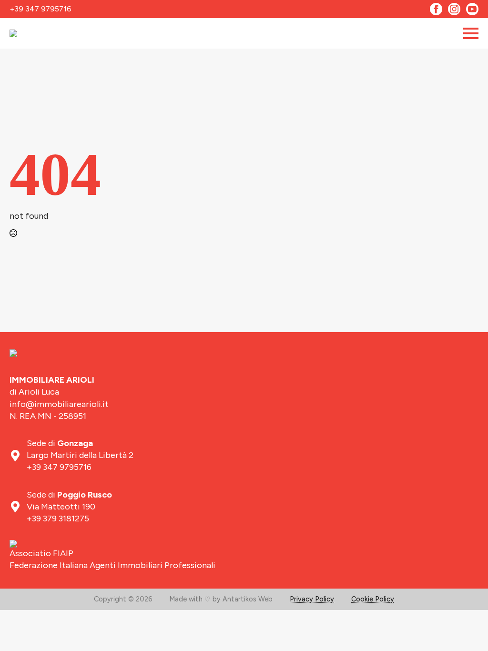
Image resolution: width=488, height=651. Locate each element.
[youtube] (472, 9)
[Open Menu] (470, 33)
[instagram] (454, 9)
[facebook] (436, 9)
